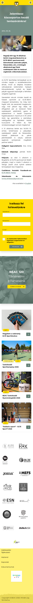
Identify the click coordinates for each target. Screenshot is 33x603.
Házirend (4, 557)
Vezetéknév (6, 211)
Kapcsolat (5, 562)
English (28, 183)
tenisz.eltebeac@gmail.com (12, 179)
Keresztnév (6, 220)
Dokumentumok (7, 567)
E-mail (5, 229)
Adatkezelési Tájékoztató (6, 551)
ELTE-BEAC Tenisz (9, 173)
